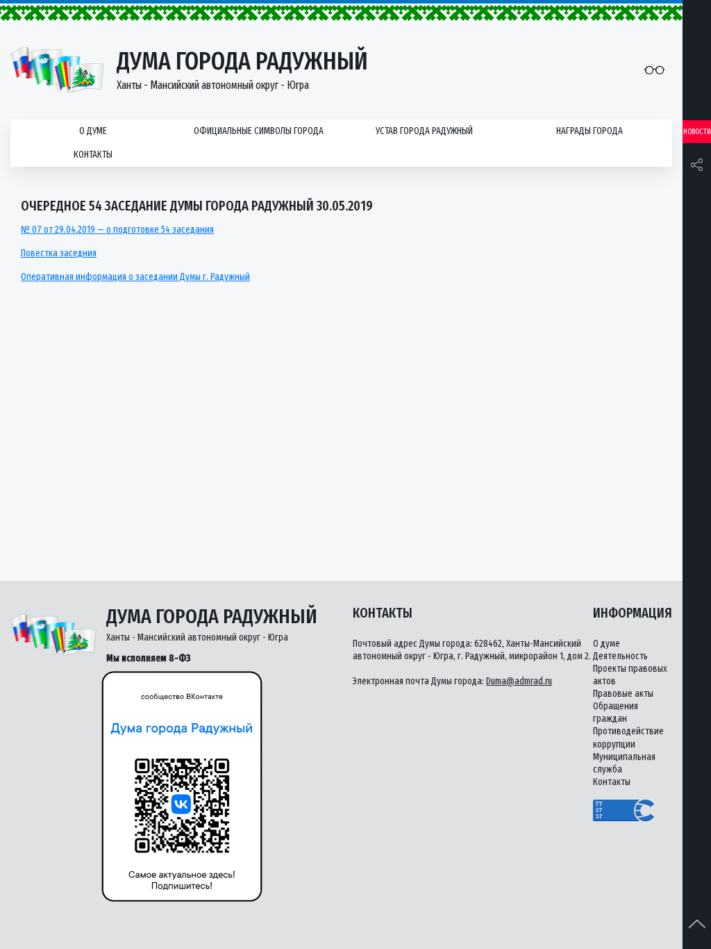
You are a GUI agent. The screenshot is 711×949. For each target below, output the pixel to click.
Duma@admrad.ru (519, 681)
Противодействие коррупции (628, 737)
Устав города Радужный (424, 131)
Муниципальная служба (624, 763)
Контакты (93, 154)
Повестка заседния (59, 253)
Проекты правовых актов (630, 675)
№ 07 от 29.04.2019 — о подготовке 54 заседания (117, 230)
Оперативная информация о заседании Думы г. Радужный (135, 277)
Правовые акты (623, 694)
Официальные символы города (259, 131)
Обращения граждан (615, 712)
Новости (697, 131)
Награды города (589, 131)
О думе (93, 131)
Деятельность (620, 656)
